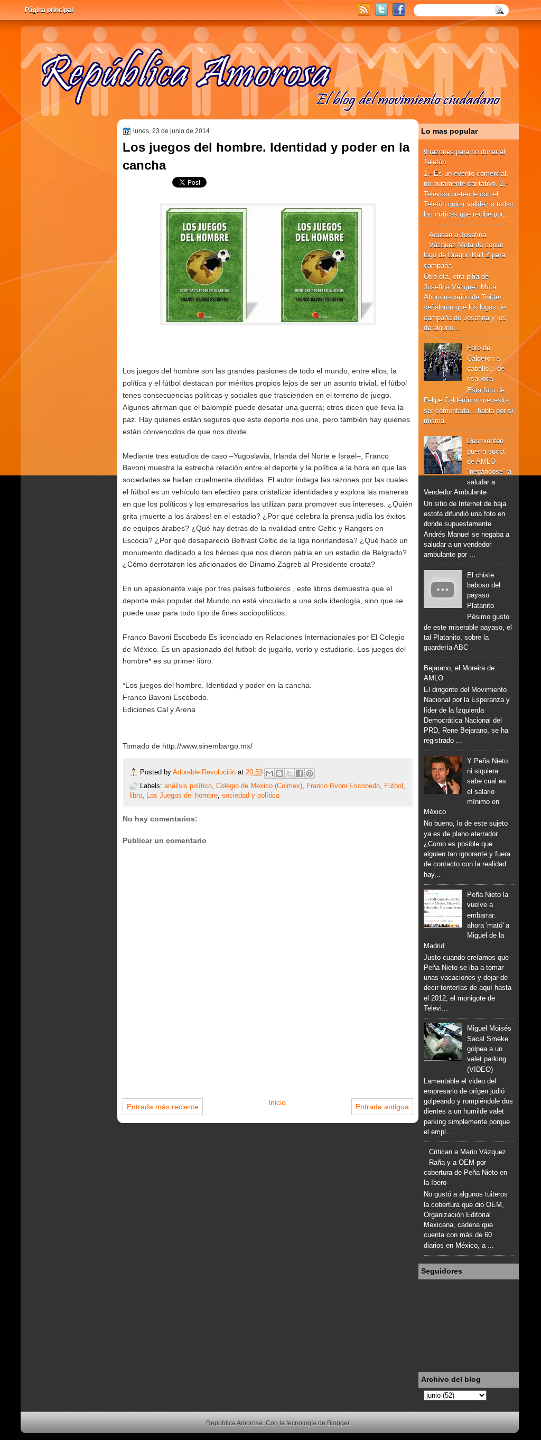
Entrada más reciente (163, 1106)
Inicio (277, 1102)
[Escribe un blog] (279, 773)
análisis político (188, 786)
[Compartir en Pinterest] (309, 773)
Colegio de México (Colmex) (259, 786)
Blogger (338, 1423)
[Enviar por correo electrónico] (269, 773)
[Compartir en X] (289, 773)
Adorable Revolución (205, 772)
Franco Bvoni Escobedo (343, 786)
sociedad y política (250, 795)
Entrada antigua (382, 1106)
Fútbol (393, 786)
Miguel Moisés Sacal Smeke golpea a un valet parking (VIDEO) (489, 1048)
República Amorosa (234, 1423)
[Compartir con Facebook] (299, 773)
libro (135, 795)
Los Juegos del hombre (182, 795)
